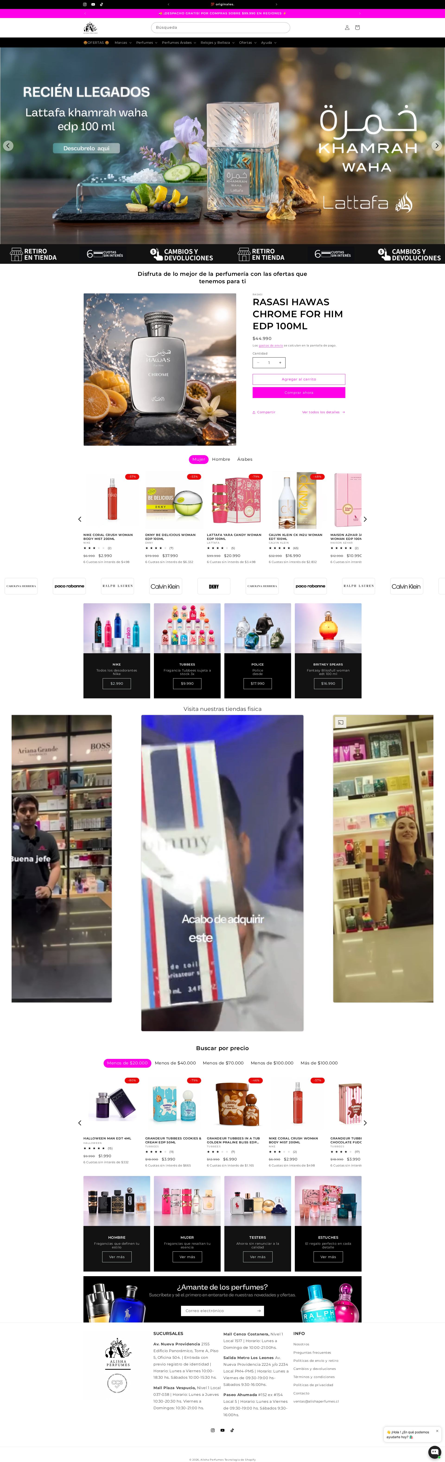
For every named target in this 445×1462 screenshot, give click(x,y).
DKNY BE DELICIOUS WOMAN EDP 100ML (170, 537)
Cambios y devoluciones (314, 1369)
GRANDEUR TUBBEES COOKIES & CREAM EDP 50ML (173, 1140)
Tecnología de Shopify (240, 1459)
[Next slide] (437, 146)
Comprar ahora (299, 392)
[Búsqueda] (285, 27)
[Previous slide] (8, 146)
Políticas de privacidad (313, 1385)
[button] (123, 42)
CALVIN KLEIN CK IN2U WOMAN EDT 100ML (296, 537)
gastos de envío (271, 345)
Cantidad (260, 353)
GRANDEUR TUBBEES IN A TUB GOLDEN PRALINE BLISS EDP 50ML (233, 1140)
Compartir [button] (266, 412)
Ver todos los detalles (321, 412)
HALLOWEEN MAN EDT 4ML (107, 1138)
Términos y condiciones (314, 1377)
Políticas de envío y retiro (315, 1361)
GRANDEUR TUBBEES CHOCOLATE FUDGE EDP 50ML (357, 1140)
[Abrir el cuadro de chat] (434, 1452)
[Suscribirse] (259, 1311)
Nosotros (301, 1344)
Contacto (301, 1393)
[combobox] (220, 27)
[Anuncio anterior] (168, 4)
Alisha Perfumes (212, 1459)
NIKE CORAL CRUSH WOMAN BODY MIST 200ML (108, 537)
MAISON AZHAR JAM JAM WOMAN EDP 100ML (352, 537)
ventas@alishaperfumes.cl (316, 1401)
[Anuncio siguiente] (276, 4)
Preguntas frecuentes (312, 1352)
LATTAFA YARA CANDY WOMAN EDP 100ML (234, 537)
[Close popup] (437, 1431)
